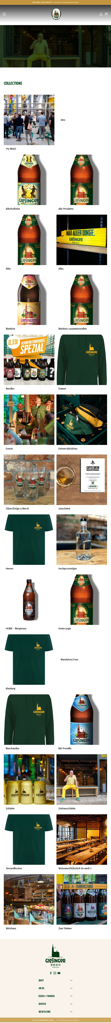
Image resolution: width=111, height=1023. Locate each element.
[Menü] (4, 14)
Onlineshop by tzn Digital (68, 1020)
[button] (106, 14)
